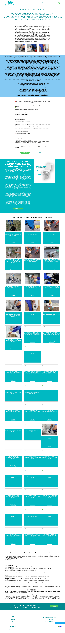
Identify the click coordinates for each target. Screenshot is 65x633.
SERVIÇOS (13, 619)
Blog (51, 2)
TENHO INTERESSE (25, 152)
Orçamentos (55, 2)
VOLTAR (40, 152)
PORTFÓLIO (13, 621)
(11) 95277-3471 (50, 619)
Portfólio (42, 2)
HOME (13, 616)
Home (29, 2)
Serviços (37, 2)
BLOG (13, 624)
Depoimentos (47, 2)
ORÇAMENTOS (13, 626)
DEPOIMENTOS (13, 623)
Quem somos (33, 2)
